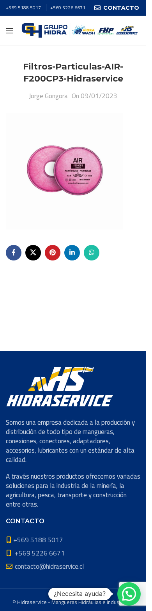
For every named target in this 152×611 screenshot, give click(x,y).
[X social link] (33, 252)
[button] (129, 594)
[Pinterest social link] (52, 252)
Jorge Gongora (48, 96)
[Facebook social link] (13, 252)
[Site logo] (79, 30)
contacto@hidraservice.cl (49, 566)
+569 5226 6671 (67, 7)
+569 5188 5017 (23, 7)
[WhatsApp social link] (91, 252)
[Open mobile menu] (10, 30)
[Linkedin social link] (72, 252)
